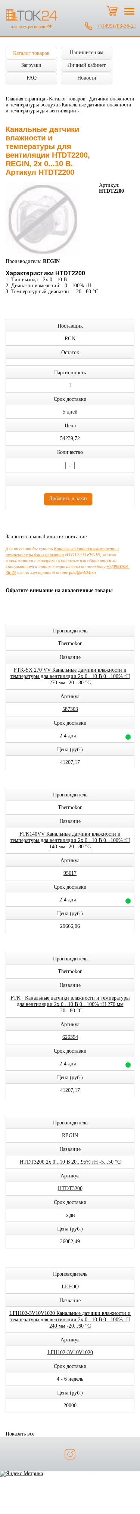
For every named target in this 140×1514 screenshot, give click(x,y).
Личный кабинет (87, 65)
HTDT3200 (70, 1188)
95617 (70, 873)
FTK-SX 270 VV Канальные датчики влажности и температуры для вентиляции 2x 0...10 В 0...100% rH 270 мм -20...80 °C (70, 676)
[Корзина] (112, 10)
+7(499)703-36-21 (116, 26)
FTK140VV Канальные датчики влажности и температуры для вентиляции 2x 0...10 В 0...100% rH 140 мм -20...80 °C (70, 840)
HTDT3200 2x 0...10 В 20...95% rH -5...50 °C (70, 1162)
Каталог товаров (31, 53)
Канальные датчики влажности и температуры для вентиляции (68, 108)
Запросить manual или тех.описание (46, 536)
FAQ (32, 78)
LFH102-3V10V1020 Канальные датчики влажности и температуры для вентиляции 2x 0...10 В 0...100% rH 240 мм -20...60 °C (70, 1319)
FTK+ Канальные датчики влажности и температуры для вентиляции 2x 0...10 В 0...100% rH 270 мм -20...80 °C (70, 1004)
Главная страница (25, 99)
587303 (70, 709)
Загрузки (31, 65)
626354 (70, 1037)
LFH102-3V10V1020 (70, 1352)
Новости (86, 78)
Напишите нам (86, 52)
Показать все (20, 1434)
